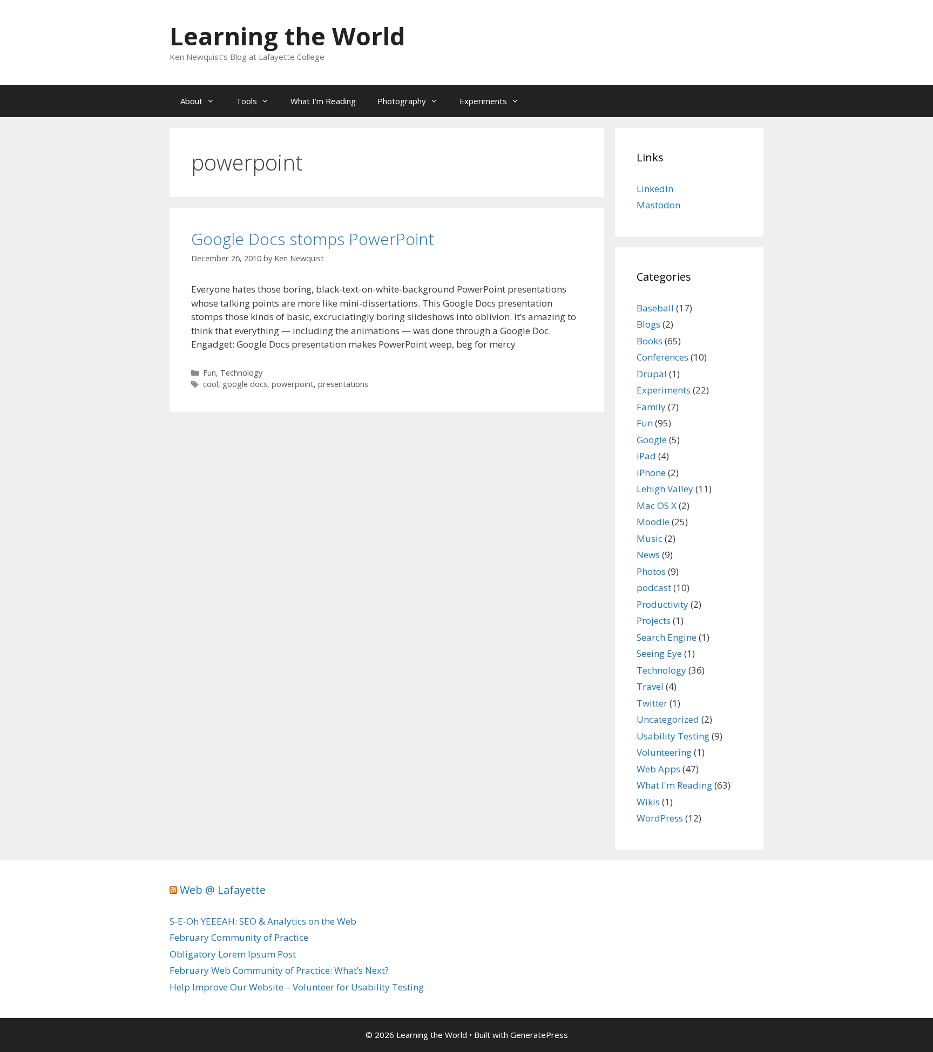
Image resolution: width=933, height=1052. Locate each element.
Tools (246, 101)
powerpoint (293, 384)
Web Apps (658, 769)
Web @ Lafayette (223, 890)
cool (210, 384)
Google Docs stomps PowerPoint (312, 239)
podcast (654, 587)
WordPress (660, 818)
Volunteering (664, 752)
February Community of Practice (239, 937)
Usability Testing (673, 736)
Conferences (662, 357)
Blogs (648, 324)
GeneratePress (539, 1034)
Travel (650, 686)
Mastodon (658, 205)
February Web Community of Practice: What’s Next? (279, 970)
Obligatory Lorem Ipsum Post (233, 954)
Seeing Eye (659, 653)
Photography (401, 101)
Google (652, 439)
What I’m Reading (323, 101)
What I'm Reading (674, 785)
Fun (209, 373)
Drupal (652, 374)
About (191, 101)
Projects (654, 620)
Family (651, 407)
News (648, 554)
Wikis (648, 802)
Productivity (662, 604)
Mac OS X (657, 505)
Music (649, 538)
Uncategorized (668, 719)
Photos (651, 571)
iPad (646, 456)
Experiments (483, 101)
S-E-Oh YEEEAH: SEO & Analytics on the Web (263, 921)
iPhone (651, 472)
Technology (241, 373)
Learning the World (287, 35)
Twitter (652, 703)
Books (649, 341)
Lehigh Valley (665, 489)
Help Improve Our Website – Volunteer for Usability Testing (297, 987)
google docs (244, 384)
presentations (343, 384)
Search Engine (667, 637)
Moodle (653, 521)
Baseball (655, 308)
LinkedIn (655, 188)
